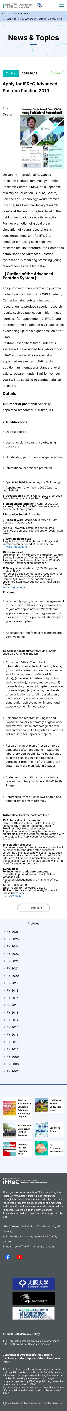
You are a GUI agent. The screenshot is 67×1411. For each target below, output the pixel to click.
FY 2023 (13, 953)
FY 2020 (13, 976)
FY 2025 (13, 939)
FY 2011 (12, 1042)
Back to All (36, 907)
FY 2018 (12, 990)
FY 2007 (13, 1071)
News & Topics (22, 13)
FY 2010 (12, 1049)
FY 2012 (12, 1034)
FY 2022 (13, 961)
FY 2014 (12, 1020)
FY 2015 (12, 1012)
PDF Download (12, 895)
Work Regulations (16, 546)
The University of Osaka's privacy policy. (30, 1343)
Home (5, 13)
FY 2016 (12, 1005)
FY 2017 (12, 998)
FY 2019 (12, 983)
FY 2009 (13, 1056)
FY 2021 (12, 968)
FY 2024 (13, 946)
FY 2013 (12, 1027)
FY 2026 (13, 931)
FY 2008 (13, 1064)
